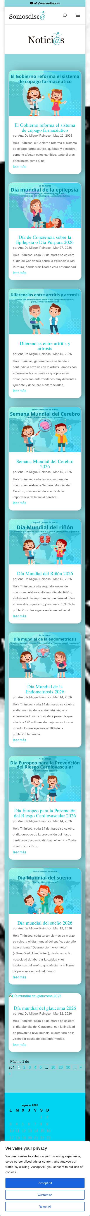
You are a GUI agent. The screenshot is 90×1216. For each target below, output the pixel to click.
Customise (45, 1195)
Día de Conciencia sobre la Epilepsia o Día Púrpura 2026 (45, 239)
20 (61, 1067)
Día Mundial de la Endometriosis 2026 (45, 689)
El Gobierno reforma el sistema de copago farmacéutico (45, 127)
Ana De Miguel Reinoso (34, 135)
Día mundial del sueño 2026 (44, 923)
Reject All (45, 1206)
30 (68, 1067)
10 (53, 1067)
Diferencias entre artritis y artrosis (45, 345)
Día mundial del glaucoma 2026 (45, 1008)
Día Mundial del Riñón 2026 (45, 573)
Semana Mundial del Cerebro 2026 (44, 463)
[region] (45, 1178)
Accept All (45, 1183)
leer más (19, 167)
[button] (77, 18)
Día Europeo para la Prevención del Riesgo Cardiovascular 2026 (45, 813)
